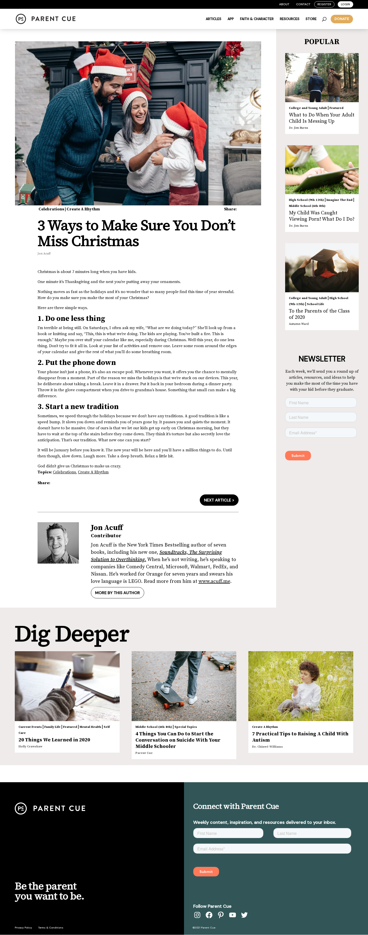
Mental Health (90, 727)
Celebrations (51, 209)
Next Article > (219, 500)
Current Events (30, 727)
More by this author (117, 592)
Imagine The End (339, 200)
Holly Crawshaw (30, 746)
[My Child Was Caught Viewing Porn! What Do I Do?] (322, 169)
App (231, 19)
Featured (336, 108)
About (284, 4)
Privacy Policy (23, 927)
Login (345, 4)
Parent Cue (144, 753)
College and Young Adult (308, 108)
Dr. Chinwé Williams (267, 747)
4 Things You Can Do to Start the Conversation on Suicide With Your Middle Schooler (178, 740)
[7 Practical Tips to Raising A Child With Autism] (300, 686)
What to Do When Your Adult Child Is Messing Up (321, 118)
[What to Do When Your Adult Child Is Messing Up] (322, 77)
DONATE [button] (341, 19)
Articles (213, 19)
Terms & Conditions (50, 927)
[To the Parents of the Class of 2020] (322, 267)
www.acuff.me (214, 581)
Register (324, 4)
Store (311, 19)
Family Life (52, 727)
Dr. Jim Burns (298, 128)
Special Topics (185, 727)
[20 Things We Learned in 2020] (67, 686)
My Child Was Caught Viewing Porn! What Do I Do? (321, 216)
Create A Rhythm (83, 209)
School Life (315, 304)
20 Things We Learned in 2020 (54, 740)
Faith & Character (257, 19)
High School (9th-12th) (306, 200)
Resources (289, 19)
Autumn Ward (299, 324)
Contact (303, 4)
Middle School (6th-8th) (307, 206)
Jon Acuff (44, 253)
